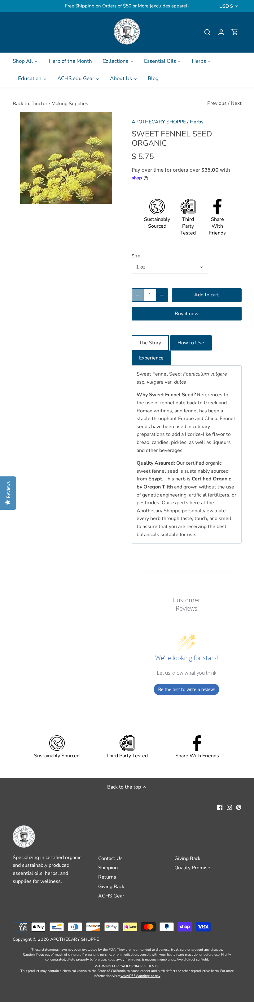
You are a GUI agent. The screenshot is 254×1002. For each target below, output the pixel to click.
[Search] (207, 32)
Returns (107, 877)
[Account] (221, 32)
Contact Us (110, 858)
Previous (217, 103)
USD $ (226, 6)
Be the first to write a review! (186, 689)
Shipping (108, 867)
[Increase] (162, 295)
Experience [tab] (151, 358)
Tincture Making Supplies (60, 103)
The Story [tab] (150, 342)
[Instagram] (229, 806)
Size (136, 256)
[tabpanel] (187, 454)
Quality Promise (192, 867)
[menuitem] (25, 61)
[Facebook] (219, 806)
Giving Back (111, 886)
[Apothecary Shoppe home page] (127, 31)
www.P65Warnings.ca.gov (140, 976)
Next (236, 103)
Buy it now (187, 313)
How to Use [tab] (190, 342)
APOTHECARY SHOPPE (159, 121)
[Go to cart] (235, 32)
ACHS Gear (111, 895)
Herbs (197, 121)
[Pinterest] (238, 806)
